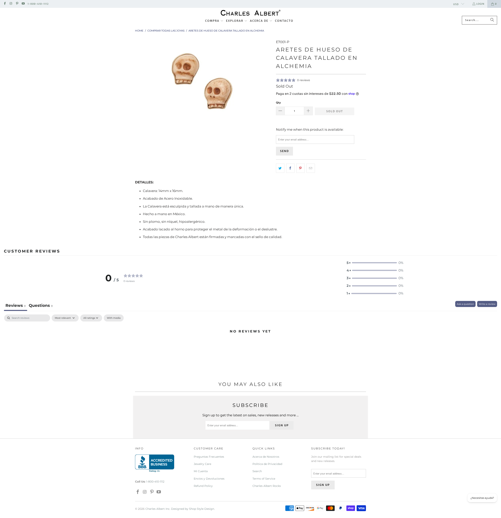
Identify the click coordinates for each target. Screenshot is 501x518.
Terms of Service (263, 478)
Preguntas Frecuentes (209, 456)
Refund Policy (203, 486)
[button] (214, 21)
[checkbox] (114, 317)
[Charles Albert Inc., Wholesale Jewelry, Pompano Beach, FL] (154, 463)
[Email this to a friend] (310, 168)
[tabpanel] (250, 344)
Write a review (487, 303)
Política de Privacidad (267, 464)
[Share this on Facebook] (290, 168)
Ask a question (465, 303)
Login (480, 3)
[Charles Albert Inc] (250, 13)
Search (257, 471)
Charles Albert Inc (157, 509)
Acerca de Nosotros (265, 456)
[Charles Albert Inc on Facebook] (4, 3)
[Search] (492, 20)
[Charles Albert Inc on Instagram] (10, 3)
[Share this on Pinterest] (300, 168)
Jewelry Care (202, 464)
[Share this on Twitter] (280, 168)
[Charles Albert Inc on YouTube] (23, 3)
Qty (278, 102)
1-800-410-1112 (38, 3)
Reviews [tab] (15, 305)
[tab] (40, 306)
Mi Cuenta (201, 471)
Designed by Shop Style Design (192, 509)
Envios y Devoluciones (209, 478)
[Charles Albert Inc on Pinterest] (17, 3)
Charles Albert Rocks (266, 486)
